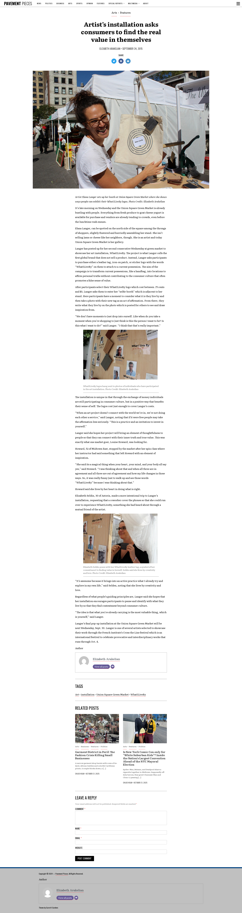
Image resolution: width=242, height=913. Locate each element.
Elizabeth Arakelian (109, 48)
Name (78, 828)
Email (78, 838)
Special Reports (116, 3)
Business (60, 3)
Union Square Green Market (112, 694)
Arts (70, 3)
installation (87, 694)
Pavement (18, 3)
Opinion (89, 3)
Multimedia (133, 3)
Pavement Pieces (61, 873)
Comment (80, 809)
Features (100, 3)
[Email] (112, 667)
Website (78, 847)
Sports (79, 3)
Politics (48, 3)
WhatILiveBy (138, 694)
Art (77, 694)
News (39, 3)
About (145, 3)
